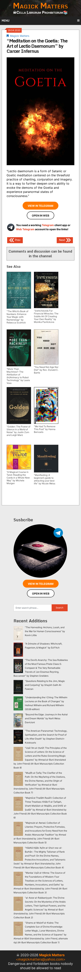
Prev (17, 240)
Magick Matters (19, 35)
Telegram (48, 225)
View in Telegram (40, 205)
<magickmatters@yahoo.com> (40, 959)
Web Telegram (25, 229)
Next (62, 240)
